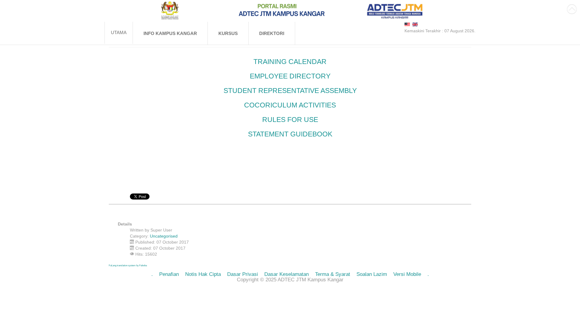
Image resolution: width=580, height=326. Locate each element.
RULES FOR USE (290, 119)
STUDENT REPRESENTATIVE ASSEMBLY (290, 90)
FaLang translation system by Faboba (128, 265)
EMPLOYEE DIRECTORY (290, 76)
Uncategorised (164, 236)
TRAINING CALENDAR (290, 62)
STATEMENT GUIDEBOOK (290, 134)
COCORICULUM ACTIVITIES (290, 105)
